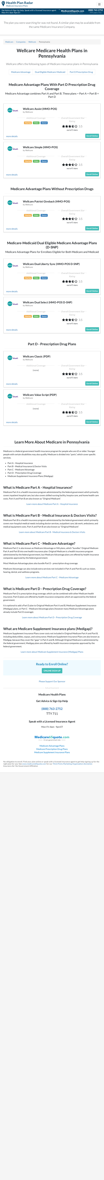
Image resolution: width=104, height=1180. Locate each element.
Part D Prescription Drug (81, 72)
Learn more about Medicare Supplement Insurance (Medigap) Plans (52, 651)
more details (12, 136)
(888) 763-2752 (95, 10)
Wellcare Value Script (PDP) (40, 394)
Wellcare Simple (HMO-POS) (40, 147)
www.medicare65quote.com (34, 764)
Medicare (9, 42)
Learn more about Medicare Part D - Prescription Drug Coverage (52, 617)
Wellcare (32, 42)
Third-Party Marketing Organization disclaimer (72, 764)
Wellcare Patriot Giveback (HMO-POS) (46, 201)
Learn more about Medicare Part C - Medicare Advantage (52, 577)
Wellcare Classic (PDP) (36, 356)
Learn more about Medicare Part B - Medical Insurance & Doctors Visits (52, 532)
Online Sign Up (52, 670)
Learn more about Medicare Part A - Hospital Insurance (52, 504)
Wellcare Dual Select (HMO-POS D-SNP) (47, 302)
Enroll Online (92, 136)
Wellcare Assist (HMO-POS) (40, 108)
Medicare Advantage (20, 72)
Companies (21, 42)
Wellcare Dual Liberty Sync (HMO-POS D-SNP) (51, 264)
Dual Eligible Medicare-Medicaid (50, 72)
